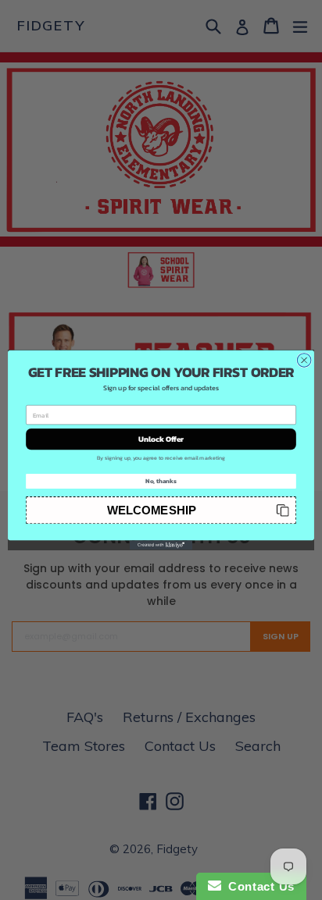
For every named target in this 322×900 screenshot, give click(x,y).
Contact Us (258, 886)
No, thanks (161, 481)
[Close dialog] (304, 361)
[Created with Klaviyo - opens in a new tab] (161, 545)
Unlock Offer (161, 439)
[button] (161, 510)
